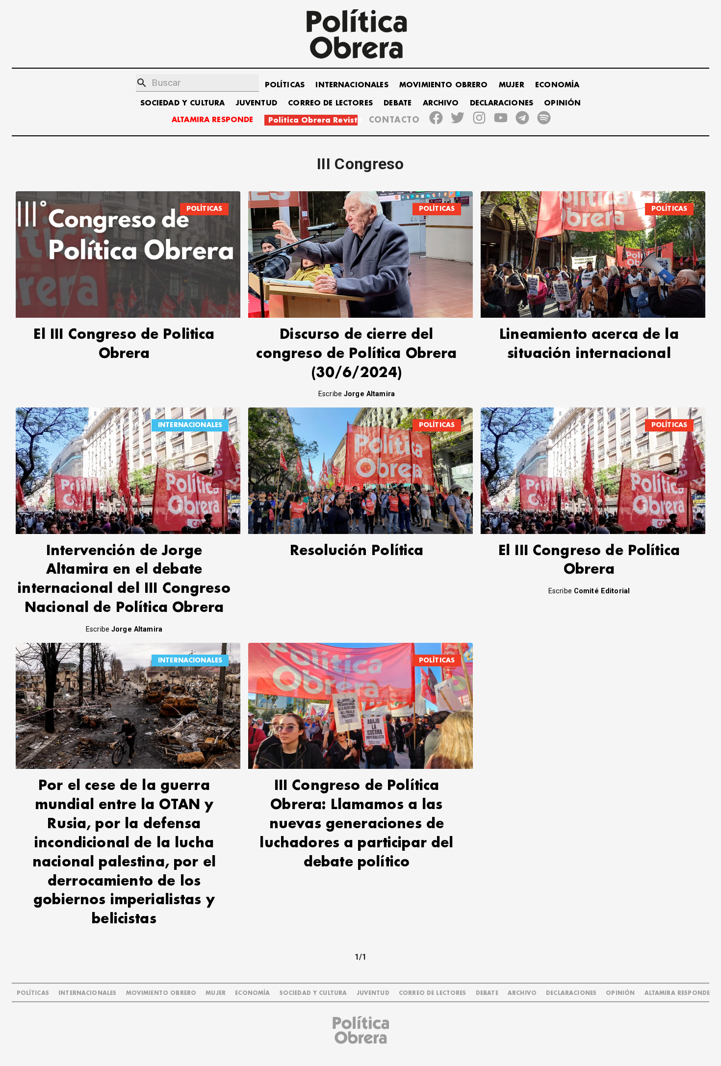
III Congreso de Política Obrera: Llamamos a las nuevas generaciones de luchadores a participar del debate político (356, 824)
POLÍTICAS (285, 85)
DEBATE (398, 103)
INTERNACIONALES (351, 85)
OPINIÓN (562, 103)
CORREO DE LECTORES (330, 103)
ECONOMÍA (557, 85)
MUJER (511, 85)
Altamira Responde (677, 993)
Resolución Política (357, 551)
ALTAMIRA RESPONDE (213, 120)
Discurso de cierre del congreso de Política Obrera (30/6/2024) (356, 354)
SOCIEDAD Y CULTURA (182, 103)
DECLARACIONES (501, 103)
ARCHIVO (441, 103)
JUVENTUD (256, 103)
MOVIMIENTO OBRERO (443, 85)
